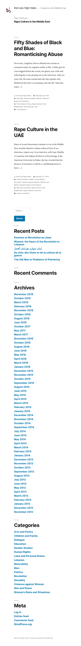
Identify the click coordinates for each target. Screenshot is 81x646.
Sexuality (19, 98)
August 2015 (21, 386)
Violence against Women (33, 98)
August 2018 (21, 318)
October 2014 (22, 423)
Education (20, 543)
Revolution (20, 576)
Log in (17, 612)
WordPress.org (23, 624)
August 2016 (21, 346)
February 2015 (22, 407)
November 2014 (23, 419)
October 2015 (22, 378)
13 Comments (21, 109)
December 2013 (23, 459)
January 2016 (22, 366)
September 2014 (24, 427)
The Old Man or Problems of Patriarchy (37, 259)
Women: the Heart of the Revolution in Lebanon (37, 243)
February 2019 (22, 306)
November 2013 (23, 463)
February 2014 (22, 451)
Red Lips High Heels (25, 7)
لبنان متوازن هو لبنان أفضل (28, 248)
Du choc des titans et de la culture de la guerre (37, 254)
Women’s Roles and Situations (30, 185)
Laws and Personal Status (29, 555)
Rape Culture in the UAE (36, 132)
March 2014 (21, 447)
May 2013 (20, 487)
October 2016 (22, 342)
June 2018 (20, 322)
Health (31, 179)
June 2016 (20, 350)
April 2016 (20, 358)
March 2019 (21, 302)
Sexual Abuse (28, 107)
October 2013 (22, 467)
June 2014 (20, 435)
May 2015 (20, 395)
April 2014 (20, 443)
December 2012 (23, 507)
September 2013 (24, 471)
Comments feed (23, 620)
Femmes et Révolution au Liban (32, 237)
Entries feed (21, 616)
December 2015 (23, 370)
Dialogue (19, 539)
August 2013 (21, 475)
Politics (18, 572)
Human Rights (39, 179)
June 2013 (20, 483)
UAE (36, 107)
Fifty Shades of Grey (23, 104)
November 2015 (23, 374)
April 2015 (20, 398)
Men (16, 568)
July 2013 (20, 479)
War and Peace (23, 588)
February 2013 (22, 499)
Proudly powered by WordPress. (41, 638)
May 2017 (20, 330)
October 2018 (22, 314)
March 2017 (21, 334)
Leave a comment (22, 193)
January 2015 (22, 411)
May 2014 (20, 439)
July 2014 (20, 431)
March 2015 (21, 403)
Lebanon (19, 560)
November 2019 (23, 294)
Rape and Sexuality (23, 188)
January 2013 (22, 503)
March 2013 (21, 495)
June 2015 (20, 390)
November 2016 (23, 338)
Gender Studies (22, 179)
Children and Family (26, 535)
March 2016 (21, 362)
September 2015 (24, 382)
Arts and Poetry (23, 531)
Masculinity (21, 564)
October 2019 (22, 298)
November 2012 (23, 511)
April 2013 (20, 491)
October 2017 (22, 326)
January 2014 (22, 455)
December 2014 (23, 415)
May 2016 (20, 354)
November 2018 (23, 310)
